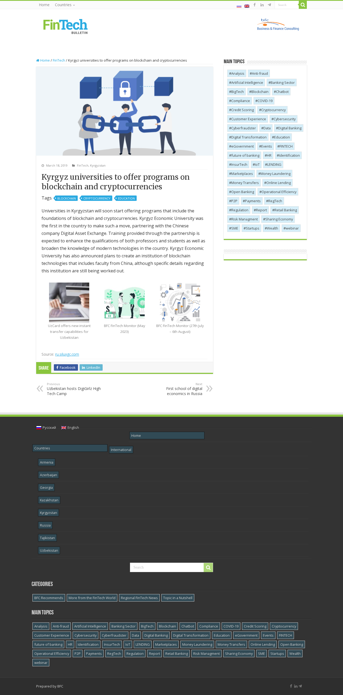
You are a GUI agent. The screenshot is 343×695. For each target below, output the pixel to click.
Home (44, 4)
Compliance (240, 100)
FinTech (59, 60)
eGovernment (242, 146)
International (121, 449)
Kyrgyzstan (98, 165)
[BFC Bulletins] (65, 26)
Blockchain (66, 198)
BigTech (237, 91)
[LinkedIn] (262, 5)
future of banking (245, 155)
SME (234, 228)
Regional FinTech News (139, 597)
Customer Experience (248, 119)
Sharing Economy (279, 219)
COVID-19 (265, 100)
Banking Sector (283, 82)
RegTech (275, 200)
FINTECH (286, 146)
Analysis (237, 73)
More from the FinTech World (92, 597)
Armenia (46, 462)
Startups (252, 228)
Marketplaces (242, 173)
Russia (45, 525)
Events (266, 146)
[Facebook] (254, 5)
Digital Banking (289, 128)
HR (269, 155)
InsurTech (239, 164)
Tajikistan (47, 537)
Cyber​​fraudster (243, 128)
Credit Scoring (242, 109)
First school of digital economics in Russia (184, 389)
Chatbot (282, 91)
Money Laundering (275, 173)
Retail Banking (285, 210)
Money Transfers (245, 182)
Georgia (46, 487)
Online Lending (278, 182)
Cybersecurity (285, 119)
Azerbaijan (48, 474)
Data (267, 128)
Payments (253, 200)
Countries (63, 4)
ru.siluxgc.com (67, 354)
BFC (60, 686)
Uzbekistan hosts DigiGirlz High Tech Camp (74, 389)
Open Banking (242, 191)
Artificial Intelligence (247, 82)
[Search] (303, 5)
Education (126, 198)
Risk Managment (244, 219)
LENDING (274, 164)
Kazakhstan (49, 500)
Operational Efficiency (279, 191)
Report (261, 210)
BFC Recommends (48, 597)
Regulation (239, 210)
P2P (234, 200)
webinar (292, 228)
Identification (289, 155)
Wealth (272, 228)
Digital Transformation (249, 137)
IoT (257, 164)
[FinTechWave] (270, 5)
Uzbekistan (49, 550)
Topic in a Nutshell (177, 597)
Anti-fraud (260, 73)
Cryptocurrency (96, 198)
